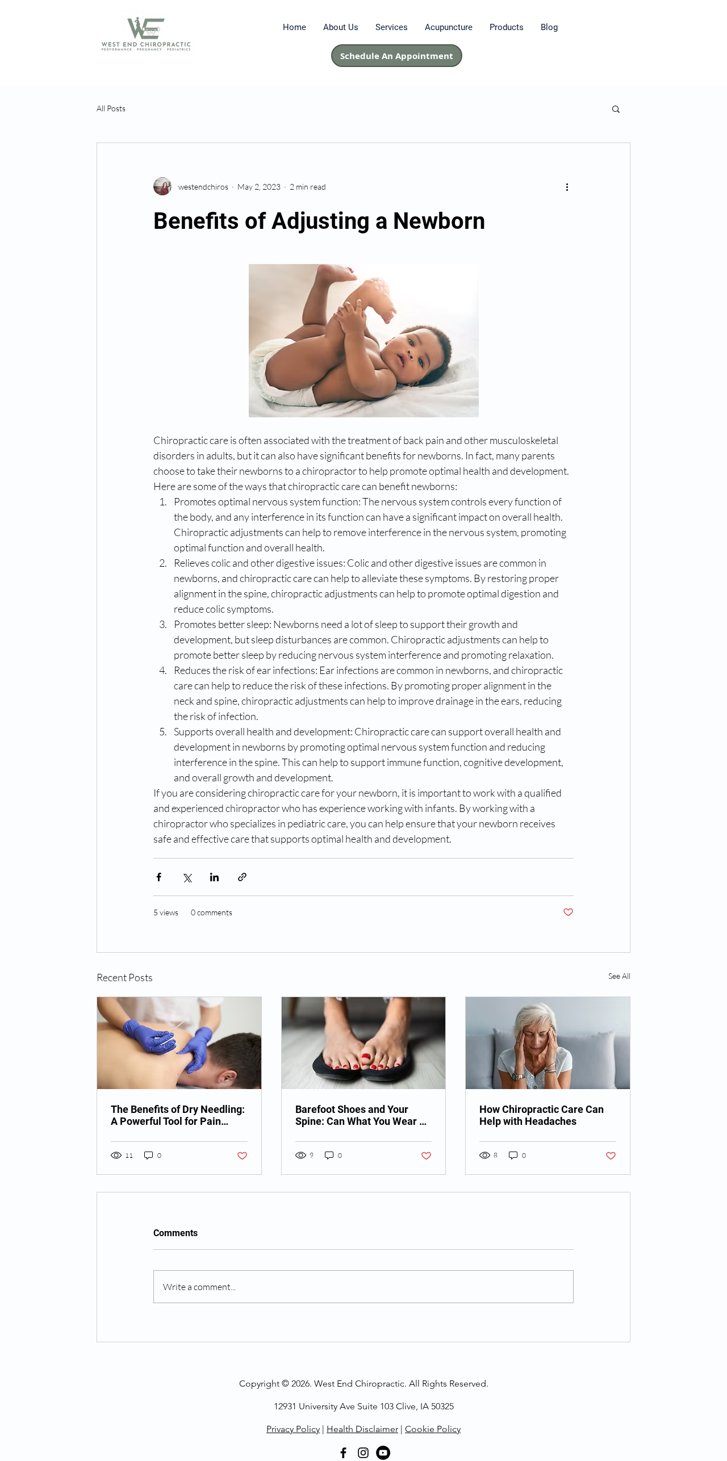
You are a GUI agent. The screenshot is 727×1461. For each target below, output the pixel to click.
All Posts (111, 108)
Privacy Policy (293, 1429)
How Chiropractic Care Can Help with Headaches (541, 1115)
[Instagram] (363, 1453)
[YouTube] (383, 1453)
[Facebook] (343, 1453)
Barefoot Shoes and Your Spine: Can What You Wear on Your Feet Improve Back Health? (363, 1115)
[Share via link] (242, 877)
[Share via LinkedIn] (214, 877)
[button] (616, 108)
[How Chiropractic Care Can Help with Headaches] (548, 1043)
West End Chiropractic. (360, 1383)
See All (619, 976)
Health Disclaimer (362, 1429)
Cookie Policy (433, 1429)
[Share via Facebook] (158, 877)
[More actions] (567, 186)
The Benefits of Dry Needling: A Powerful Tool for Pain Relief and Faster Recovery (178, 1115)
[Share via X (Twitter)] (186, 877)
